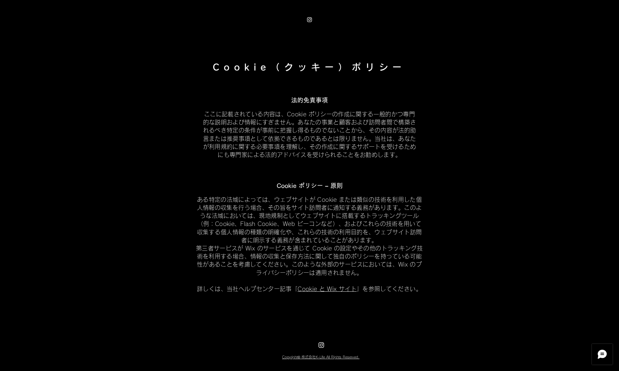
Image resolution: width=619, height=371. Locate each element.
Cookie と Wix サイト (327, 289)
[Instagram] (309, 19)
